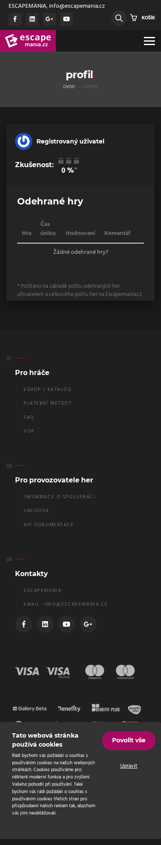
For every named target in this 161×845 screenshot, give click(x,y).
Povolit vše (129, 740)
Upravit (128, 766)
